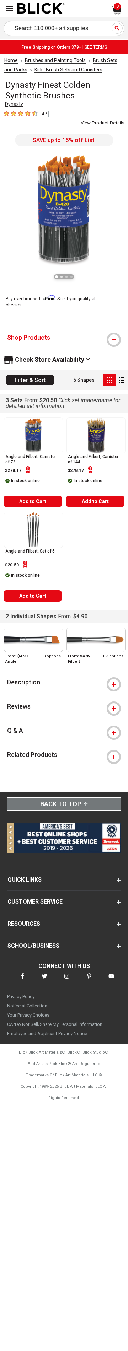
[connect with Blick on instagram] (67, 980)
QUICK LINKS (24, 879)
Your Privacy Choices (28, 1015)
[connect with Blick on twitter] (44, 980)
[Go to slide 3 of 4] (66, 276)
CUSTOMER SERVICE (35, 901)
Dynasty (14, 104)
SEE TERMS (96, 47)
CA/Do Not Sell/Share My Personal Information (54, 1024)
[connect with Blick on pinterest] (89, 980)
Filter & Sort (30, 380)
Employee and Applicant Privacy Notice (47, 1033)
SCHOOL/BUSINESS (33, 945)
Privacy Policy (20, 996)
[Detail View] (122, 380)
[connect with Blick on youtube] (111, 980)
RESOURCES (23, 923)
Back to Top (60, 804)
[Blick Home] (41, 9)
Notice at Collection (27, 1005)
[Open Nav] (9, 8)
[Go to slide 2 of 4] (61, 276)
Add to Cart (32, 501)
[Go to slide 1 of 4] (56, 276)
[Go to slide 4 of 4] (71, 276)
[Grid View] (109, 380)
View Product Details (102, 122)
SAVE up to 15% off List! (64, 140)
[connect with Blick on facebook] (22, 980)
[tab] (64, 337)
